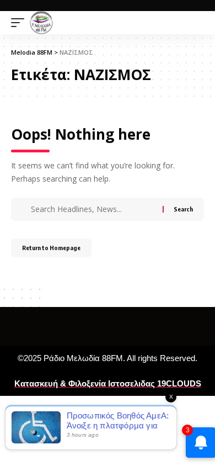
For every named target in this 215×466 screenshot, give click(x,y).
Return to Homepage (51, 247)
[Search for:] (95, 209)
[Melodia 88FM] (41, 22)
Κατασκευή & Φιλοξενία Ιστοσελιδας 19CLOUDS (107, 383)
